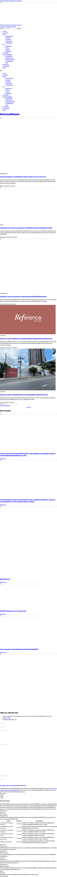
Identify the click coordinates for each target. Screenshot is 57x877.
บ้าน (4, 44)
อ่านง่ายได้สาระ (6, 66)
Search (1, 28)
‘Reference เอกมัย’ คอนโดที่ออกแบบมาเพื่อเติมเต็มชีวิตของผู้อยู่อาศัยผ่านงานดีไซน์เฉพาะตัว (26, 339)
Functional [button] (2, 844)
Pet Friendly (6, 64)
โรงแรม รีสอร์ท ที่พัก (10, 59)
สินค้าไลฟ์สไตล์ (9, 56)
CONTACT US (4, 782)
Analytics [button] (2, 858)
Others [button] (1, 871)
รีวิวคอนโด (8, 38)
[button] (28, 70)
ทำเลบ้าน (8, 49)
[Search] (17, 404)
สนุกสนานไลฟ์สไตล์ (7, 54)
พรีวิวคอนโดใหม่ (9, 36)
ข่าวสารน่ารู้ (5, 33)
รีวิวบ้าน (7, 48)
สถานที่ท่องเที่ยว (9, 61)
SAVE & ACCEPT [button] (4, 876)
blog (7, 63)
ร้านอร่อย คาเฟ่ (9, 58)
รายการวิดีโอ (6, 53)
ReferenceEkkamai (9, 114)
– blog (1, 760)
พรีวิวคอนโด (4, 733)
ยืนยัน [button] (4, 793)
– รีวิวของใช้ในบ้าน (4, 763)
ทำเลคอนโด (8, 39)
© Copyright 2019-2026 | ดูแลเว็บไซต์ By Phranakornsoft (13, 785)
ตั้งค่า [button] (1, 793)
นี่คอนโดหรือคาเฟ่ (5, 579)
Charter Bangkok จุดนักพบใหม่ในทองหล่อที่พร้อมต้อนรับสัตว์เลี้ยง (19, 649)
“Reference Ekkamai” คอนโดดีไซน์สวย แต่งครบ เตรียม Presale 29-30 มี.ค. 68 (23, 177)
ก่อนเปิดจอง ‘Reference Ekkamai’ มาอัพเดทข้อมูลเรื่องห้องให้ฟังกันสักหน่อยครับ (23, 296)
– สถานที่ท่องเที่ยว (4, 765)
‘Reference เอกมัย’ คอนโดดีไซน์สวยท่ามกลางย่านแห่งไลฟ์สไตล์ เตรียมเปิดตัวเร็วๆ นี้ (24, 395)
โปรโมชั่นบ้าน (9, 51)
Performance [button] (3, 851)
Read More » (3, 458)
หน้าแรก (5, 31)
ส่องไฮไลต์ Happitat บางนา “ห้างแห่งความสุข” (13, 611)
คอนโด (4, 34)
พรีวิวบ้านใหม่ (9, 46)
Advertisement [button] (4, 864)
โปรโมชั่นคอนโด (9, 43)
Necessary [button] (2, 812)
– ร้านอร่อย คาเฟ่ (4, 761)
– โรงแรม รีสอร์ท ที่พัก (5, 766)
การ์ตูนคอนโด (9, 41)
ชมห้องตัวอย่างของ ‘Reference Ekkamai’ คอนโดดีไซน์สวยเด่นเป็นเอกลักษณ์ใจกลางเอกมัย (26, 228)
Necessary (4, 814)
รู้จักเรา (4, 68)
